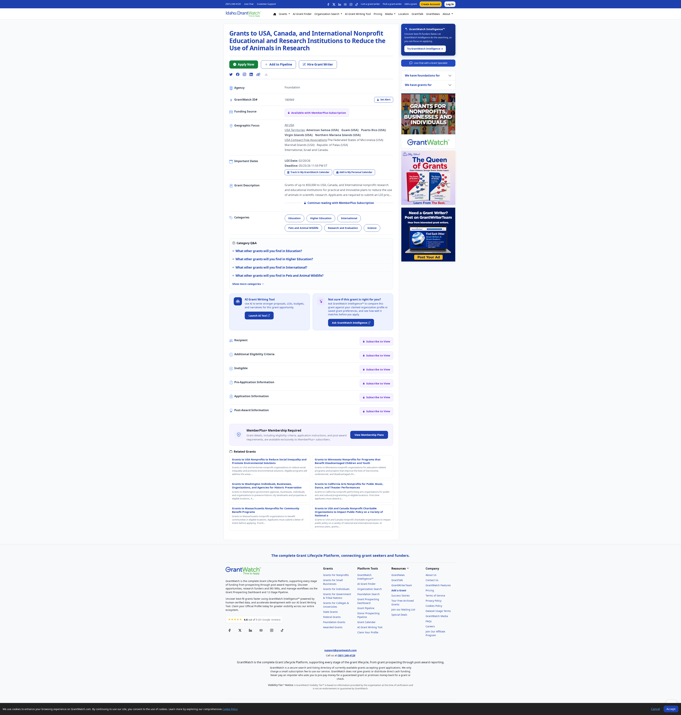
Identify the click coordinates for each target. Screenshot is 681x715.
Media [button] (389, 14)
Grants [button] (283, 14)
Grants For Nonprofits (336, 575)
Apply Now (246, 64)
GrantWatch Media (437, 616)
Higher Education (320, 218)
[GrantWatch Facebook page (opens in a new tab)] (229, 630)
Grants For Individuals (336, 589)
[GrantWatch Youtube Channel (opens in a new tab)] (261, 630)
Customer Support (266, 3)
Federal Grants (332, 617)
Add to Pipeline (280, 64)
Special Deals (399, 614)
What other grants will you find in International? (271, 267)
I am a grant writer (370, 3)
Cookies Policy (434, 605)
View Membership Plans (369, 435)
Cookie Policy (230, 709)
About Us (431, 575)
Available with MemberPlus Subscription (318, 112)
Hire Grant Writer (320, 64)
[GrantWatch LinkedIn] (339, 4)
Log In (450, 4)
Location (403, 14)
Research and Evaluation (343, 228)
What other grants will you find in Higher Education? (274, 259)
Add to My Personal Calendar (355, 172)
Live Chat (248, 3)
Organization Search (369, 589)
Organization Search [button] (327, 14)
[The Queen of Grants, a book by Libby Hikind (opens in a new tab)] (428, 178)
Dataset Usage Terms (438, 611)
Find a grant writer (392, 3)
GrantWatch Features (438, 585)
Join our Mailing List (403, 609)
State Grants (330, 611)
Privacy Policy (433, 600)
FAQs (429, 621)
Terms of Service (435, 595)
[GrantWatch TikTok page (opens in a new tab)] (282, 630)
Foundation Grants (334, 622)
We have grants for (418, 85)
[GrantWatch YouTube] (345, 4)
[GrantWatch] (243, 14)
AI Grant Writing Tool (358, 14)
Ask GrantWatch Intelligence (349, 322)
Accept (671, 709)
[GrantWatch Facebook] (328, 4)
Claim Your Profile (367, 632)
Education (294, 218)
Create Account (430, 4)
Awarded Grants (332, 627)
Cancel (655, 709)
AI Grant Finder (302, 14)
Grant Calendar (366, 622)
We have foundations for (422, 75)
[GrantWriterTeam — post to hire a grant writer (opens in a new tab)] (428, 234)
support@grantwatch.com (340, 650)
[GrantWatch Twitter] (334, 4)
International (349, 218)
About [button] (447, 14)
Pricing (378, 14)
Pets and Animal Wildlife (303, 228)
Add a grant (411, 3)
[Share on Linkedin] (251, 74)
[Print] (267, 74)
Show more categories (247, 284)
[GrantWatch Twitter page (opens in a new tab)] (240, 630)
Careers (430, 626)
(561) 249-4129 (233, 3)
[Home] (275, 13)
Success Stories (400, 595)
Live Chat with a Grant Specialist (430, 62)
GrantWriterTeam (401, 585)
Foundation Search (368, 594)
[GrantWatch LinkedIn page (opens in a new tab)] (250, 630)
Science (372, 228)
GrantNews (433, 14)
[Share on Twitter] (230, 74)
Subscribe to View (378, 341)
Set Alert (385, 99)
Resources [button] (398, 568)
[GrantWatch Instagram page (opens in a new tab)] (272, 630)
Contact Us (432, 580)
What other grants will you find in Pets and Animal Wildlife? (279, 276)
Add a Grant (398, 590)
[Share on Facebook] (237, 74)
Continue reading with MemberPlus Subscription (341, 203)
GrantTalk (417, 14)
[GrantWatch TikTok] (356, 4)
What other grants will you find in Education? (269, 251)
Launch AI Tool (258, 315)
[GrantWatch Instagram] (351, 4)
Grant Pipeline (365, 608)
